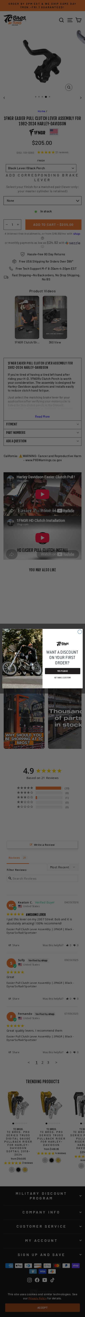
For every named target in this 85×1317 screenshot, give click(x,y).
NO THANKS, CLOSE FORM (62, 678)
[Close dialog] (80, 632)
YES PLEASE (62, 671)
